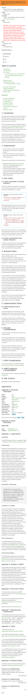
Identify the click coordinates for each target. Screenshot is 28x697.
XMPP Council (15, 406)
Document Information (9, 98)
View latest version (10, 4)
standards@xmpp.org (20, 593)
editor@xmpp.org (16, 606)
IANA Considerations (9, 88)
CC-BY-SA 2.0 (8, 561)
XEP (13, 394)
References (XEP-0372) (15, 127)
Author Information (8, 100)
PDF (23, 417)
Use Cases (6, 72)
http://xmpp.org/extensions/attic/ (15, 665)
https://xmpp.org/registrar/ (8, 657)
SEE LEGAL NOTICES (8, 19)
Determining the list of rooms (14, 83)
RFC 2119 (4, 618)
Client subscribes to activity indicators (16, 73)
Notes (5, 108)
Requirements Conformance (11, 106)
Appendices (5, 95)
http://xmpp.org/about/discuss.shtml (10, 601)
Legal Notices (7, 101)
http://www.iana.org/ (15, 645)
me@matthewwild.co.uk (13, 430)
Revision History (8, 109)
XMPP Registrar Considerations (12, 90)
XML (19, 417)
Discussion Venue (8, 104)
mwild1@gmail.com (12, 429)
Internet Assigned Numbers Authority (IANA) (12, 365)
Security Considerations (10, 87)
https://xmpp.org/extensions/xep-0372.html (12, 631)
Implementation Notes (9, 82)
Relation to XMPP (8, 103)
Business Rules (8, 80)
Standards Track (16, 401)
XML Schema (7, 91)
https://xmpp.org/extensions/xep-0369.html (15, 636)
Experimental (15, 399)
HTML (13, 414)
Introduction (7, 69)
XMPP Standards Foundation (19, 398)
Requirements (7, 70)
